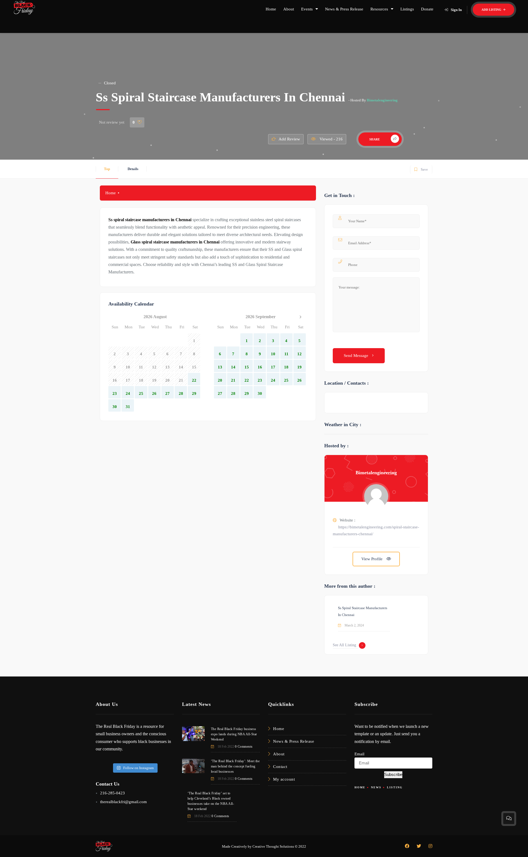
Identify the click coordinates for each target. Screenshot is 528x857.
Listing (395, 787)
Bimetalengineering (382, 100)
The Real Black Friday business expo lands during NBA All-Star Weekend (234, 734)
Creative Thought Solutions (273, 846)
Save (421, 168)
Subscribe (393, 774)
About (288, 9)
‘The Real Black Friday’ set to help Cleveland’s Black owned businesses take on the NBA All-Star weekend (211, 801)
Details (133, 169)
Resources (379, 9)
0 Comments (244, 746)
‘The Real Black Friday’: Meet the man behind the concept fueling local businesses (235, 766)
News (376, 787)
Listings (407, 9)
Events (307, 9)
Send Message (356, 355)
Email (359, 754)
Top (107, 169)
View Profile (372, 559)
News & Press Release (344, 9)
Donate (427, 9)
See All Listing (344, 645)
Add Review (289, 139)
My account (284, 779)
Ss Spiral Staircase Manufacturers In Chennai (362, 611)
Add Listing (492, 9)
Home (271, 9)
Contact (280, 766)
